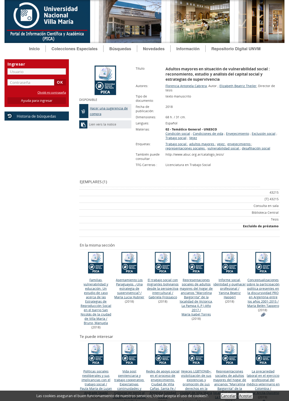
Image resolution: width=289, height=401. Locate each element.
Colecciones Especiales (74, 49)
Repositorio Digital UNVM (236, 49)
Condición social (177, 133)
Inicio (34, 49)
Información (188, 49)
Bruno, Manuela (96, 323)
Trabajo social (175, 138)
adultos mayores (202, 144)
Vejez (193, 138)
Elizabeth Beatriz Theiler (237, 86)
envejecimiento (239, 144)
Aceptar (245, 395)
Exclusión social (263, 133)
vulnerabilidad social (223, 148)
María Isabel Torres (196, 314)
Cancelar (228, 395)
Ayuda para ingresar (36, 100)
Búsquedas (120, 49)
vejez (221, 144)
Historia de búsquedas (36, 116)
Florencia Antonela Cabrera (186, 86)
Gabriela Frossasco (163, 297)
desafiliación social (256, 148)
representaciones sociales (185, 148)
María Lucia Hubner (129, 297)
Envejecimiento (237, 133)
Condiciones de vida (208, 133)
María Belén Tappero (263, 306)
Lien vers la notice (102, 124)
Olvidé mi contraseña (51, 93)
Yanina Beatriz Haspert (230, 295)
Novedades (154, 49)
